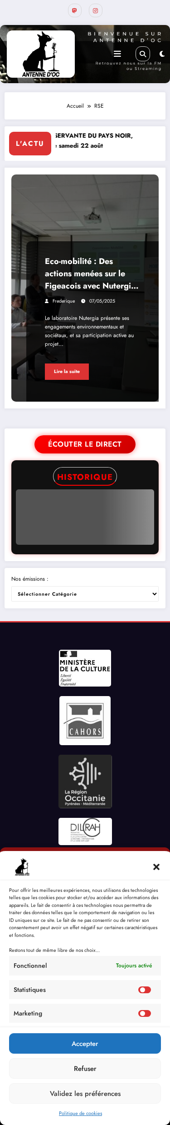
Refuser (85, 1069)
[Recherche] (143, 53)
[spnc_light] (162, 54)
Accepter (85, 1044)
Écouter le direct (85, 444)
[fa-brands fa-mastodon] (75, 10)
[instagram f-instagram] (95, 10)
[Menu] (117, 54)
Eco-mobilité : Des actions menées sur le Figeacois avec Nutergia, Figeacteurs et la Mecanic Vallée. (91, 273)
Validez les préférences (85, 1094)
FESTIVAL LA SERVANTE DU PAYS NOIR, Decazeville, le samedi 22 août (67, 140)
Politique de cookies (80, 1113)
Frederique (64, 301)
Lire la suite (67, 371)
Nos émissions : (30, 579)
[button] (156, 866)
